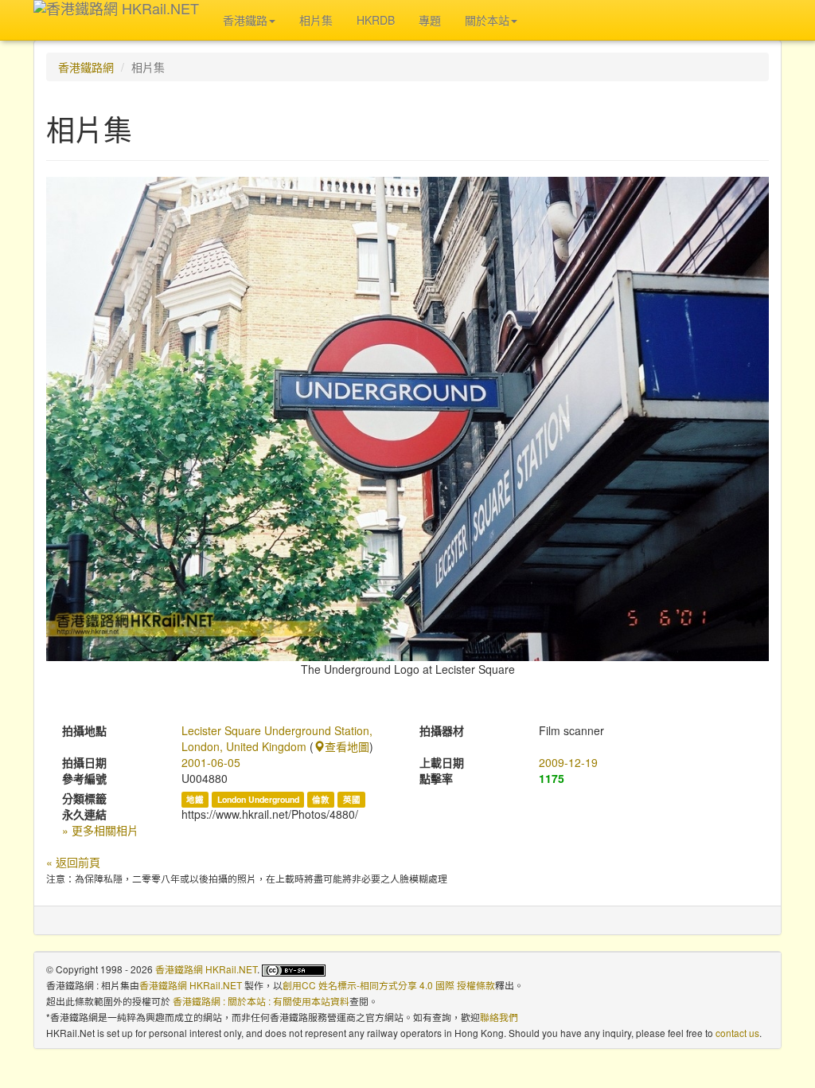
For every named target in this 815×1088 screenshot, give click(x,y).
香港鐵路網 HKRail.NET (206, 969)
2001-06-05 (210, 762)
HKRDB (376, 20)
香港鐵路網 (86, 67)
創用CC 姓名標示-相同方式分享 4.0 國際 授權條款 (389, 985)
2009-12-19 (568, 762)
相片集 (316, 20)
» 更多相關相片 (100, 830)
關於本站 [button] (487, 20)
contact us (737, 1032)
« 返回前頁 (73, 862)
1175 (551, 778)
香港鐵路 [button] (245, 20)
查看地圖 (347, 746)
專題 (430, 20)
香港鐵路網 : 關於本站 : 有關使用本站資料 (261, 1001)
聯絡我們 (499, 1016)
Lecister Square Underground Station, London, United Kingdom (276, 738)
